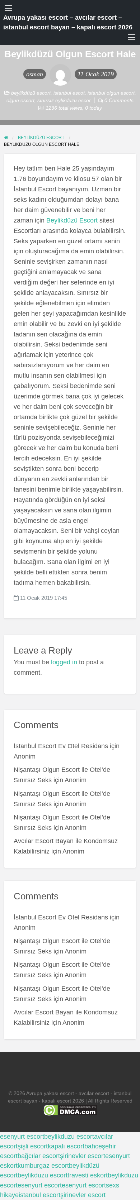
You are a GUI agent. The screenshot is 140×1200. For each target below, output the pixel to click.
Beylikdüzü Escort (72, 220)
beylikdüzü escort (31, 93)
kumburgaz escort (43, 1165)
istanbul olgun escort (111, 93)
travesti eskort (87, 1175)
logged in (64, 662)
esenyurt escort (22, 1136)
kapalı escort (66, 1146)
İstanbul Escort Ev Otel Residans (61, 746)
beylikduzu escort (69, 1136)
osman (34, 74)
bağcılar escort (39, 1156)
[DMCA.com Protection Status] (70, 1110)
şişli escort (33, 1146)
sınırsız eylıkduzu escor (64, 100)
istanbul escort (39, 1195)
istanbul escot (69, 93)
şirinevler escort (82, 1156)
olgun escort (20, 100)
